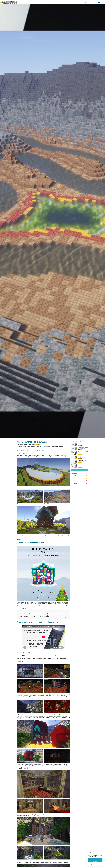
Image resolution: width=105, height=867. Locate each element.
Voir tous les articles (79, 469)
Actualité (38, 444)
